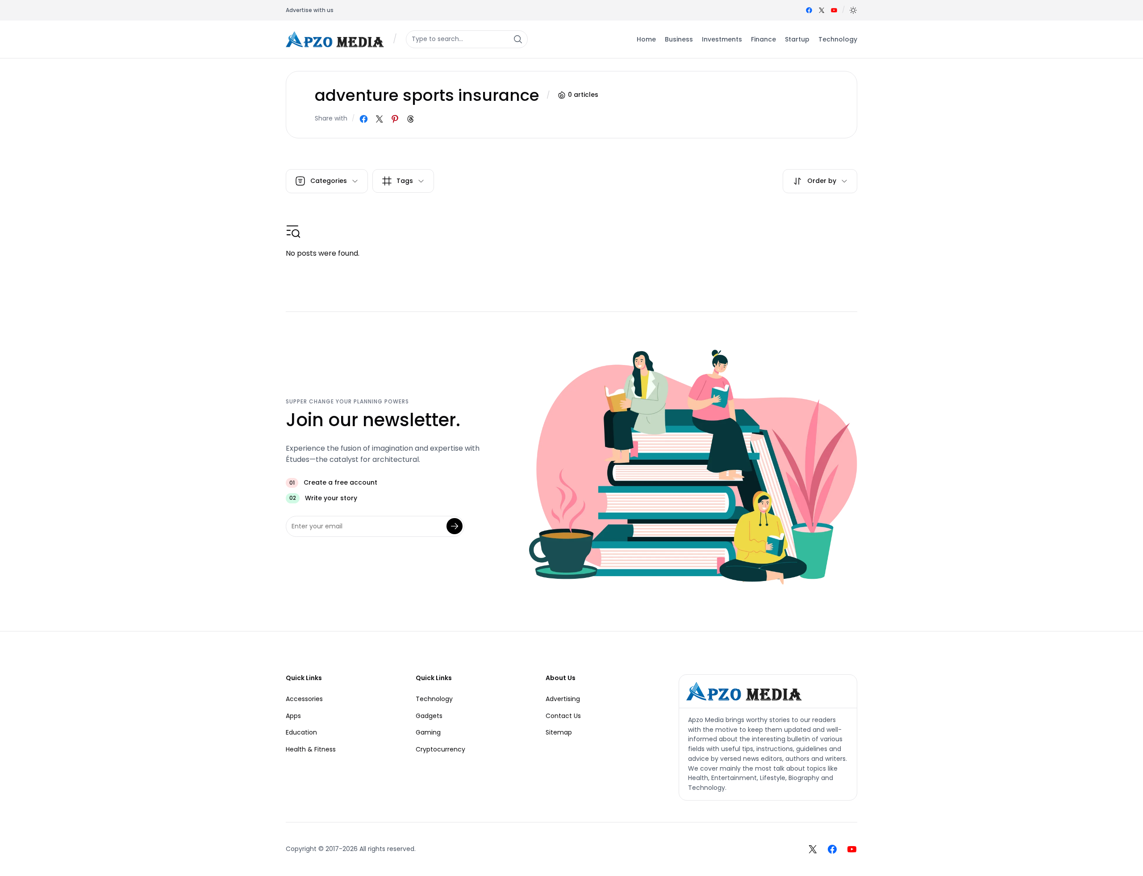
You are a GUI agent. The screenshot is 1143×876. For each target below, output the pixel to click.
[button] (853, 10)
